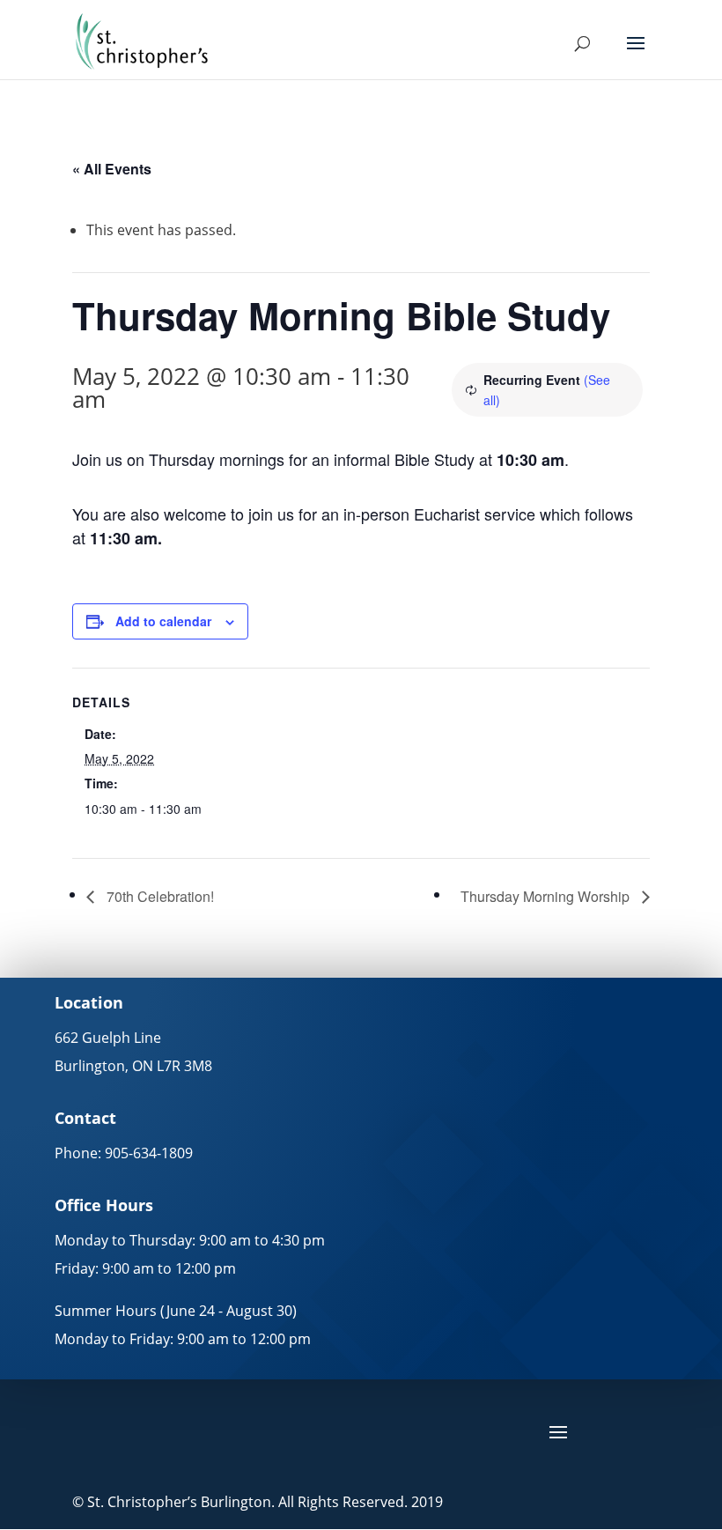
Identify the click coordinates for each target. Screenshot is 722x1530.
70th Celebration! (158, 896)
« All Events (111, 169)
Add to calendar (163, 621)
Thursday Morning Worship (546, 896)
